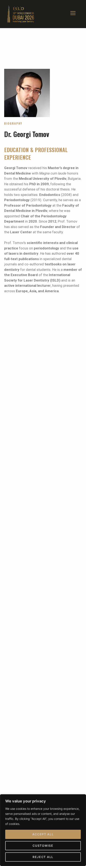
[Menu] (73, 14)
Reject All (43, 857)
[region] (43, 830)
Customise (43, 845)
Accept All (43, 834)
